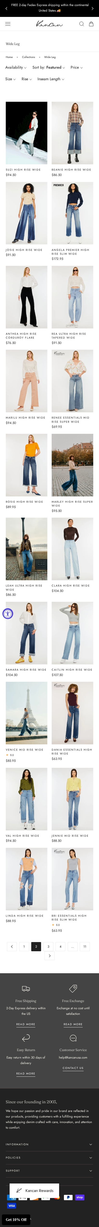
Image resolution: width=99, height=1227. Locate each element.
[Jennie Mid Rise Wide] (72, 799)
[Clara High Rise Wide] (72, 549)
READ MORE (73, 1024)
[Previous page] (12, 946)
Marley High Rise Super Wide (72, 504)
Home (9, 57)
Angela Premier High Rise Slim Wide (70, 252)
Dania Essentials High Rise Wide (72, 751)
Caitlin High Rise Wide (72, 670)
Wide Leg (50, 57)
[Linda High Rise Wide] (26, 879)
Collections (28, 57)
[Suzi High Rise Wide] (26, 133)
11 (84, 946)
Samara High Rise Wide (26, 670)
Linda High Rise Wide (25, 916)
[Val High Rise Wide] (26, 799)
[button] (8, 24)
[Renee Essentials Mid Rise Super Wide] (72, 381)
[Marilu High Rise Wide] (26, 381)
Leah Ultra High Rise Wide (24, 587)
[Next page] (49, 955)
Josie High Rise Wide (24, 250)
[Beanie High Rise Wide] (72, 133)
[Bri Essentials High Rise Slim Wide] (72, 879)
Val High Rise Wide (22, 836)
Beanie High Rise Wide (71, 170)
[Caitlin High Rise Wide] (72, 633)
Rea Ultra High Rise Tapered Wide (69, 336)
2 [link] (36, 946)
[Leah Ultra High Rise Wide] (26, 549)
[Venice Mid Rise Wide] (26, 713)
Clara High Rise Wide (71, 586)
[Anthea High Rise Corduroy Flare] (26, 297)
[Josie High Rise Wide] (26, 213)
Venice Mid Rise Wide (24, 750)
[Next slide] (93, 8)
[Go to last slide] (6, 8)
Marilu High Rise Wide (25, 418)
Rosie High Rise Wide (24, 502)
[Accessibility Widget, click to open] (7, 613)
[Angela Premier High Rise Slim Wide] (72, 213)
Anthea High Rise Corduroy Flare (21, 336)
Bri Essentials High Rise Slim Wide (69, 918)
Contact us (73, 1068)
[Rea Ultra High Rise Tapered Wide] (72, 297)
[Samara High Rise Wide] (26, 633)
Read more (25, 1024)
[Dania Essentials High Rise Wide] (72, 713)
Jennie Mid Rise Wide (70, 836)
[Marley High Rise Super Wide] (72, 465)
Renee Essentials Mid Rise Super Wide (71, 419)
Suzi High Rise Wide (23, 170)
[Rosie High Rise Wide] (26, 465)
